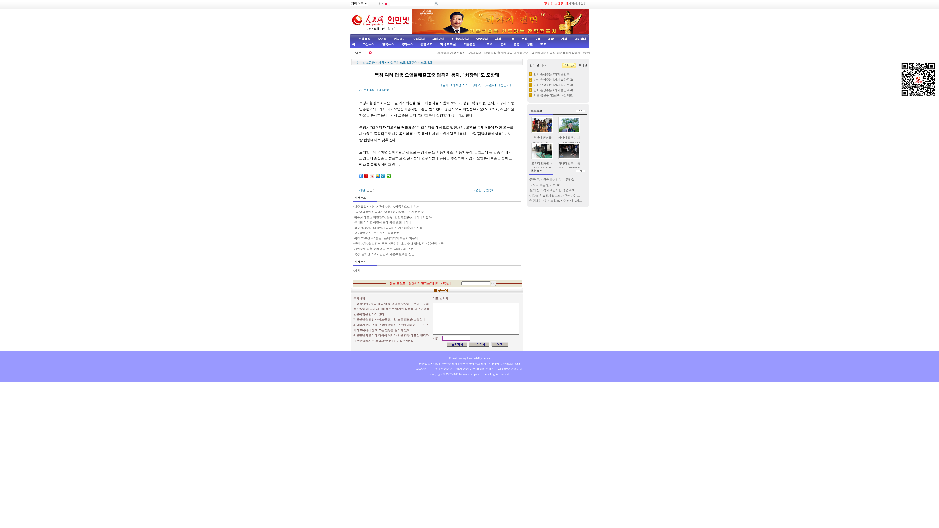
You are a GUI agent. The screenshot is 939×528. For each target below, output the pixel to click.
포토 (543, 44)
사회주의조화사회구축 (402, 62)
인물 (511, 39)
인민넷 (371, 190)
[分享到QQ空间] (378, 176)
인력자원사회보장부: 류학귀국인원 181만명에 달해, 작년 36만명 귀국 (399, 243)
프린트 (490, 85)
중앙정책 (482, 39)
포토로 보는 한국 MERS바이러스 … (553, 185)
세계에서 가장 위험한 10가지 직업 (451, 53)
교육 (538, 39)
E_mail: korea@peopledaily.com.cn (469, 358)
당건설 (382, 39)
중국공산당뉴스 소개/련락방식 (479, 363)
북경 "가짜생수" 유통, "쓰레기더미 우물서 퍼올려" (386, 238)
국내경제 (438, 39)
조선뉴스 (368, 44)
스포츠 (487, 44)
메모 (477, 85)
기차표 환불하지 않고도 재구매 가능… (555, 195)
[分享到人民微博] (366, 176)
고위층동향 (363, 39)
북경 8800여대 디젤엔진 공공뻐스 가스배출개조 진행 (388, 228)
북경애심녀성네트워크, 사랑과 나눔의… (556, 200)
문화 (524, 39)
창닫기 (505, 85)
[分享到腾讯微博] (383, 176)
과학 (551, 39)
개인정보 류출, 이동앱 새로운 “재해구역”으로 (383, 249)
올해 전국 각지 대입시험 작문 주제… (554, 190)
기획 (564, 39)
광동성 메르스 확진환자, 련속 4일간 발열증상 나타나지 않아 (393, 217)
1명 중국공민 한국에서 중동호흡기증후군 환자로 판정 (389, 212)
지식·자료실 (448, 44)
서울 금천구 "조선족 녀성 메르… (555, 95)
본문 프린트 (397, 283)
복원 (459, 85)
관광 (517, 44)
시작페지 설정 (577, 3)
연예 (503, 44)
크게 (452, 85)
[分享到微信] (389, 176)
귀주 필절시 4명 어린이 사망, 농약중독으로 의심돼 (386, 206)
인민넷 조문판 (366, 62)
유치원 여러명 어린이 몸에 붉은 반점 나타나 (382, 222)
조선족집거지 (460, 39)
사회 (498, 39)
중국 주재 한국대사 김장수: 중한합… (554, 179)
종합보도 (426, 44)
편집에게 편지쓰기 (421, 283)
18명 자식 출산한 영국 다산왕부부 (497, 53)
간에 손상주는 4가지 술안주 (552, 74)
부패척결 (419, 39)
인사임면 (400, 39)
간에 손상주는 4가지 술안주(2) (553, 79)
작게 (465, 85)
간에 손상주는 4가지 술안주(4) (553, 90)
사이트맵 (507, 363)
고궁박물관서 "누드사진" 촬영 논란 (377, 233)
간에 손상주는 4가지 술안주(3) (553, 85)
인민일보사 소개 (429, 363)
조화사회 (426, 62)
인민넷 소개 (449, 363)
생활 (530, 44)
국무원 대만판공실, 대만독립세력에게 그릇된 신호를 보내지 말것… (566, 53)
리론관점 (470, 44)
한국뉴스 (388, 44)
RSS (517, 363)
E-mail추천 (443, 283)
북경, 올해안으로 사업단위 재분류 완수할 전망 (384, 254)
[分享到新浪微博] (372, 176)
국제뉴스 (407, 44)
